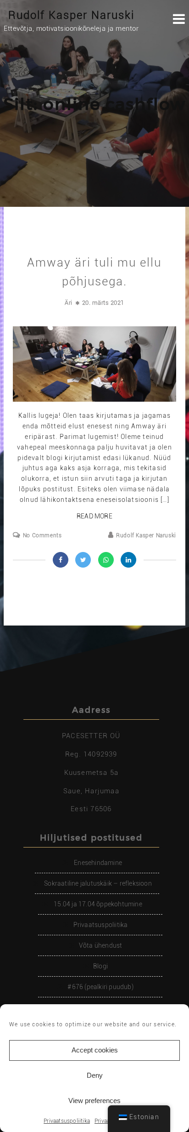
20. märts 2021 (103, 302)
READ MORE (94, 516)
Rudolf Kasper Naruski (71, 15)
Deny (95, 1075)
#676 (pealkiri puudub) (100, 986)
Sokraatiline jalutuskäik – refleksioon (98, 883)
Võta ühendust (100, 945)
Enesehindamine (98, 862)
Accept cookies (95, 1050)
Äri (68, 302)
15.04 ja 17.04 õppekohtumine (98, 904)
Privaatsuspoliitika (67, 1121)
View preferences (94, 1100)
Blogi (100, 966)
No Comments (42, 535)
